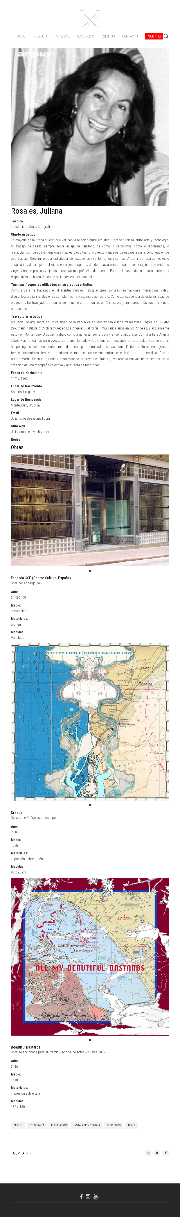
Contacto (130, 36)
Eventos (108, 36)
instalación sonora (87, 1125)
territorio (114, 1125)
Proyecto (40, 36)
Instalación (59, 1125)
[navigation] (90, 36)
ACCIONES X (85, 36)
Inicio (21, 36)
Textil (132, 1125)
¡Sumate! (154, 36)
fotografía (36, 1125)
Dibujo (18, 1125)
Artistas (62, 36)
